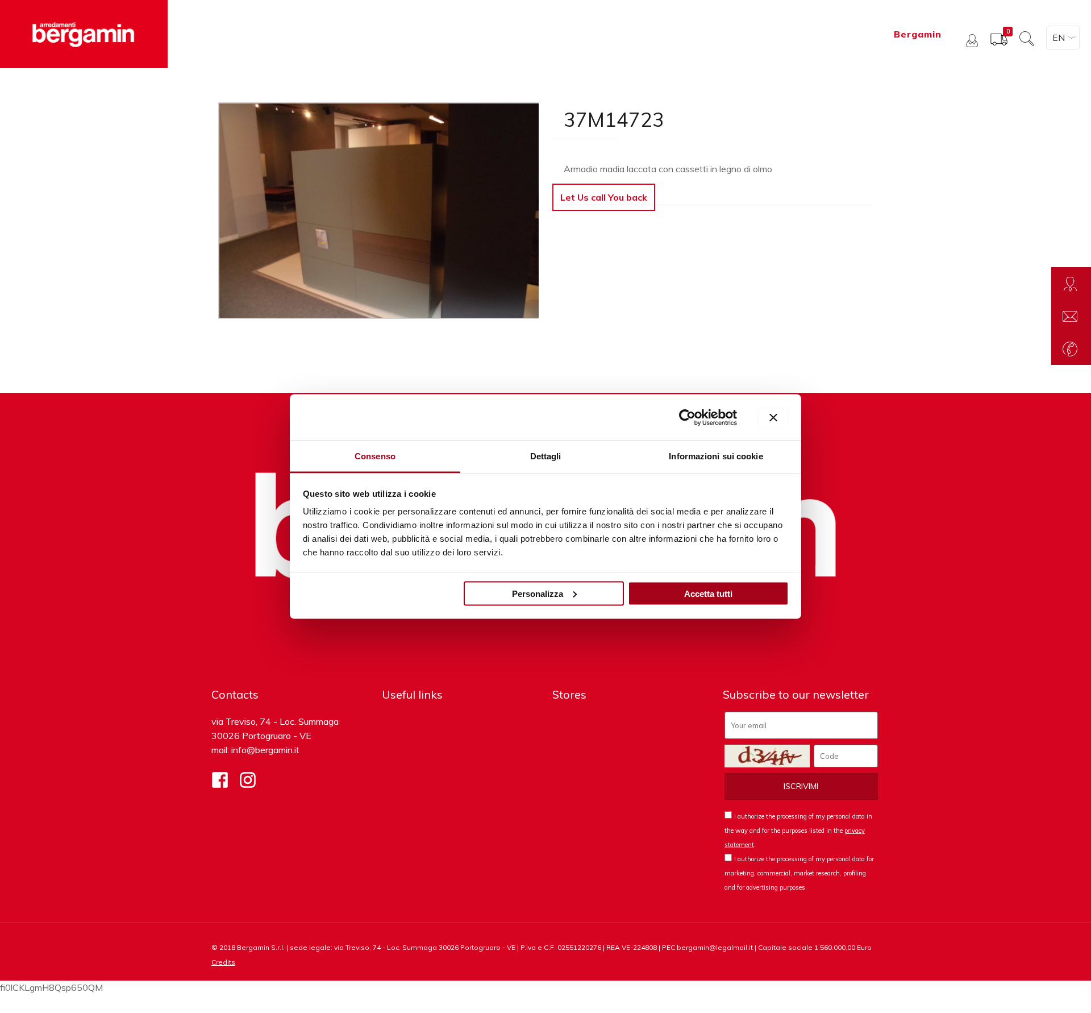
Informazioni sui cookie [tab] (716, 456)
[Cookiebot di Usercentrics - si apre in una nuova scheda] (687, 417)
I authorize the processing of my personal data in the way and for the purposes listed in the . (798, 830)
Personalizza (537, 593)
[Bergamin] (84, 34)
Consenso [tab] (375, 456)
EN (1058, 37)
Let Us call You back (603, 197)
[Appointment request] (1071, 283)
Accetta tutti (708, 593)
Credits (223, 962)
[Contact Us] (1071, 316)
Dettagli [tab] (545, 456)
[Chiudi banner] (773, 417)
